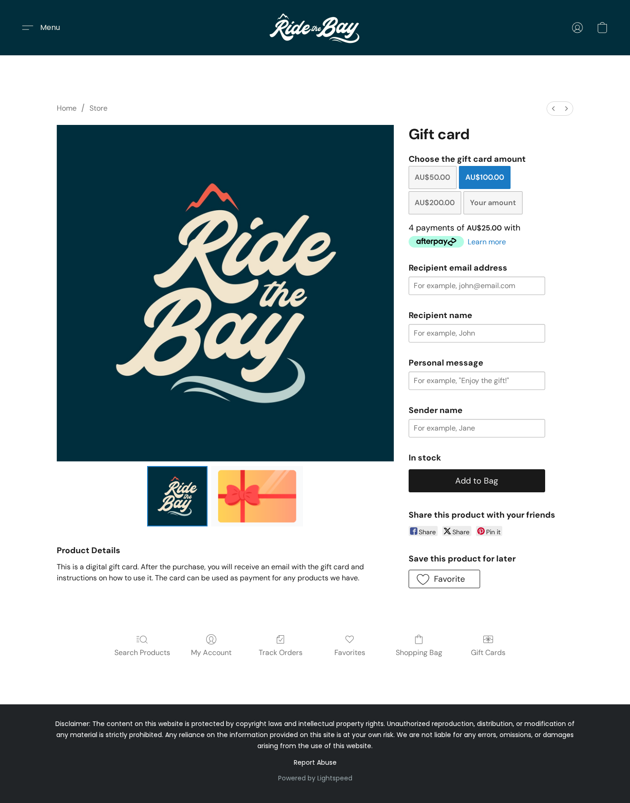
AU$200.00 (435, 202)
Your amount (493, 202)
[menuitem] (553, 108)
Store (98, 108)
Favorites (349, 652)
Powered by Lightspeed (315, 778)
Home (67, 108)
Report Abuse (315, 762)
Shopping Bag (419, 652)
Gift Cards (488, 652)
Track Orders (281, 652)
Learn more (487, 242)
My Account (211, 652)
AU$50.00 (432, 177)
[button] (315, 28)
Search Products (142, 652)
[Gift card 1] (257, 496)
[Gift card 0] (177, 496)
